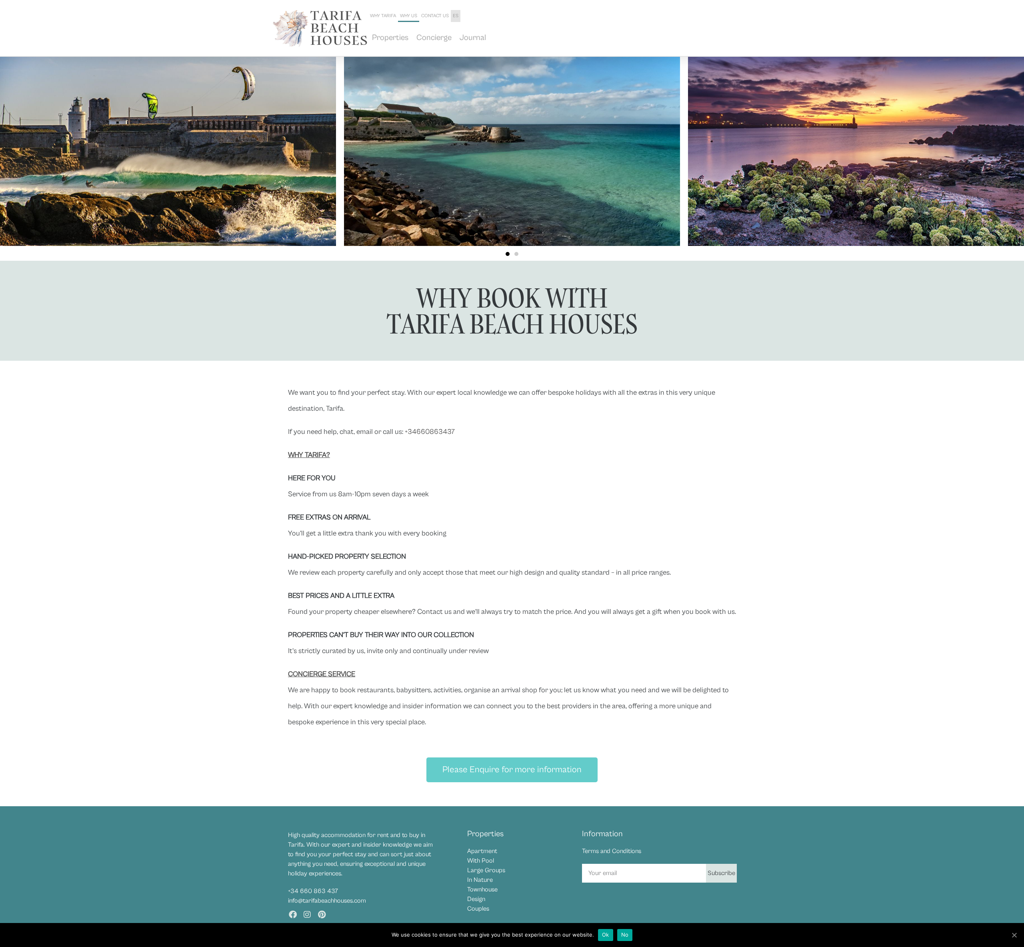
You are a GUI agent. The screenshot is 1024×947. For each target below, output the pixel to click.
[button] (508, 254)
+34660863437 (430, 432)
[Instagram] (307, 914)
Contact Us (435, 15)
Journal (473, 37)
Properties (390, 37)
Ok (605, 934)
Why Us (408, 15)
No (625, 934)
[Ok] (1014, 935)
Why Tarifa (383, 15)
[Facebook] (293, 914)
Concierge (434, 37)
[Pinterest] (321, 914)
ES (455, 15)
